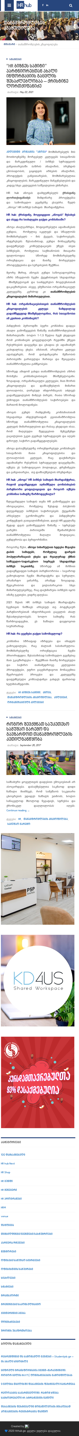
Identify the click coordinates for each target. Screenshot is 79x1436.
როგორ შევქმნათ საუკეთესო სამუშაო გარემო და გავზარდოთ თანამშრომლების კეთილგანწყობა (39, 732)
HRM (3, 1207)
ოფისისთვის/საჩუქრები (17, 1269)
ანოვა (47, 692)
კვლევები (60, 697)
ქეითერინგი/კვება (13, 1313)
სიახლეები (8, 1278)
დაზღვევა (7, 1225)
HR (19, 819)
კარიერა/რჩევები (13, 1243)
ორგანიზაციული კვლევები (25, 702)
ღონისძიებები (10, 1322)
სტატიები (15, 59)
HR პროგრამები (11, 1199)
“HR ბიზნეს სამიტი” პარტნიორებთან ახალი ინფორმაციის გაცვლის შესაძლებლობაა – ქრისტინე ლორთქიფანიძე (37, 76)
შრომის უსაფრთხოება (16, 1331)
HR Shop (5, 1172)
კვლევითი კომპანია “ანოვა (26, 152)
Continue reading (18, 810)
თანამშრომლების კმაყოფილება (29, 697)
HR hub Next (8, 1164)
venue (4, 1216)
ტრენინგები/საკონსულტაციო (21, 1304)
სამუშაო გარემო (18, 824)
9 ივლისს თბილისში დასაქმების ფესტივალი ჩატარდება (38, 1384)
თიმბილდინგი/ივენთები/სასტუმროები (27, 1234)
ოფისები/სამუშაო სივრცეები (20, 1260)
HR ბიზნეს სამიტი (29, 692)
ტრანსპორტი (10, 1295)
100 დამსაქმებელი (13, 1155)
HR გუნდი (7, 1181)
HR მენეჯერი (9, 1190)
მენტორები (8, 1251)
